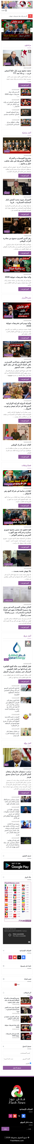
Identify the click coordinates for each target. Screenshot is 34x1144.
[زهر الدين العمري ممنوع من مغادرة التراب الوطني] (26, 1019)
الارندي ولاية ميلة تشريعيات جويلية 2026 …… (15, 16)
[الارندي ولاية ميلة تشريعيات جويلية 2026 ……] (26, 92)
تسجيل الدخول (17, 1068)
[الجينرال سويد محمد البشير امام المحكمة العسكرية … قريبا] (26, 1010)
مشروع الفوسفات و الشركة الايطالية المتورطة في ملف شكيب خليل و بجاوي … (17, 161)
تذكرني (28, 1063)
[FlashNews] (17, 5)
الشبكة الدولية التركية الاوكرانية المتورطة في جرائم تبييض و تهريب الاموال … (17, 406)
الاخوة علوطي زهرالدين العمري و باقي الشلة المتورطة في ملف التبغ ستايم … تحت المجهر (17, 364)
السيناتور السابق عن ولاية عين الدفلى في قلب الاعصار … (11, 104)
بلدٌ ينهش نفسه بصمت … (21, 571)
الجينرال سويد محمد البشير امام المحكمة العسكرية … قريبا (12, 1009)
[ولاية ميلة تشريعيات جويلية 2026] (17, 30)
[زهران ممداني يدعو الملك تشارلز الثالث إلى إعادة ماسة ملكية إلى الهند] (26, 799)
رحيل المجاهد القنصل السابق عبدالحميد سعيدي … (11, 114)
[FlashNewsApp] (17, 865)
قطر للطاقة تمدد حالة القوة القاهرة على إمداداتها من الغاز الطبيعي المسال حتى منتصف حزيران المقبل (17, 669)
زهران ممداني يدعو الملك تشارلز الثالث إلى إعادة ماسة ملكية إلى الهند (11, 801)
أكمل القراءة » (25, 85)
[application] (17, 936)
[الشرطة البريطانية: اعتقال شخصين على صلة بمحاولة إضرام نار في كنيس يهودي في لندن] (26, 840)
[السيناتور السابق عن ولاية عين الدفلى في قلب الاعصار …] (26, 102)
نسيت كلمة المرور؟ (8, 1059)
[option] (17, 30)
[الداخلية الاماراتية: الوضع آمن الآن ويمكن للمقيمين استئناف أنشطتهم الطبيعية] (26, 688)
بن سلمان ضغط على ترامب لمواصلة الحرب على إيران (12, 733)
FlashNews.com (17, 1140)
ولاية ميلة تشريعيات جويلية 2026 (18, 32)
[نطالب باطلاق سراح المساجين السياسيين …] (26, 122)
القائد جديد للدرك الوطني (21, 445)
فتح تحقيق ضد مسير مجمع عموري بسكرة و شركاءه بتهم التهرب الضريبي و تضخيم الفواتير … (17, 532)
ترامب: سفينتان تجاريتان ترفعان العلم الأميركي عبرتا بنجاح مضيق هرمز (18, 774)
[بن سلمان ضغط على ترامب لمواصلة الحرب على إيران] (26, 732)
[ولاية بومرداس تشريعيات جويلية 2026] (26, 1036)
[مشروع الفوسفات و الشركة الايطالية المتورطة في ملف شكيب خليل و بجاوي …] (26, 1000)
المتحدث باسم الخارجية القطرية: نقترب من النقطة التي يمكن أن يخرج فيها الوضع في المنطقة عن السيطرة (11, 721)
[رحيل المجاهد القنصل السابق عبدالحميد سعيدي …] (26, 112)
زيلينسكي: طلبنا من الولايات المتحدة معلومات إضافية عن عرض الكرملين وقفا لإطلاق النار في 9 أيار (11, 814)
